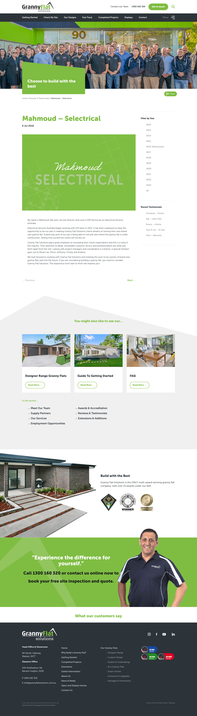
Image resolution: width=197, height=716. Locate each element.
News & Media (68, 681)
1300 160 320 (138, 6)
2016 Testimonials (155, 147)
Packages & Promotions (119, 681)
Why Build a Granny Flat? (73, 653)
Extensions (66, 667)
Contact (143, 17)
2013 (148, 130)
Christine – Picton (155, 213)
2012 (148, 125)
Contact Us (67, 690)
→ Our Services (37, 418)
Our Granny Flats (109, 648)
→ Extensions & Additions (91, 418)
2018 (148, 158)
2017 (148, 152)
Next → (131, 280)
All (147, 190)
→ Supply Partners (39, 413)
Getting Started (30, 17)
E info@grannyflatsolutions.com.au (39, 683)
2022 (148, 179)
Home (24, 98)
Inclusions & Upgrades (118, 676)
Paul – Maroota (153, 235)
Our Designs (70, 17)
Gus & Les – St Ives (155, 230)
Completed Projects (108, 17)
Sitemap (172, 703)
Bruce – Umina (153, 224)
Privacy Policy (162, 703)
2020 (148, 169)
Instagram (149, 634)
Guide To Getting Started (95, 376)
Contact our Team (119, 6)
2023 (148, 185)
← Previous (28, 280)
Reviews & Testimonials (39, 98)
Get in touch (158, 6)
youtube (164, 634)
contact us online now (90, 573)
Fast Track (87, 17)
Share (172, 94)
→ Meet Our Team (38, 408)
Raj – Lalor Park (154, 219)
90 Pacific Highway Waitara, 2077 (31, 655)
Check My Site (51, 17)
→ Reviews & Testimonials (91, 413)
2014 (148, 136)
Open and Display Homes (74, 686)
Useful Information (70, 672)
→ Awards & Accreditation (91, 408)
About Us (66, 676)
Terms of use (151, 703)
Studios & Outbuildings (119, 662)
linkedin (173, 634)
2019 (148, 163)
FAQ (133, 376)
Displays (128, 17)
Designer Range (115, 653)
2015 (148, 141)
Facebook (156, 634)
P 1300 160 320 (29, 678)
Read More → (35, 385)
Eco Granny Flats (116, 667)
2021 (148, 174)
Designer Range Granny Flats (45, 376)
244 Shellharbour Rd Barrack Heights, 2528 (33, 669)
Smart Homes (114, 672)
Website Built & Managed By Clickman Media (38, 705)
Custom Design (115, 657)
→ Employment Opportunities (46, 423)
